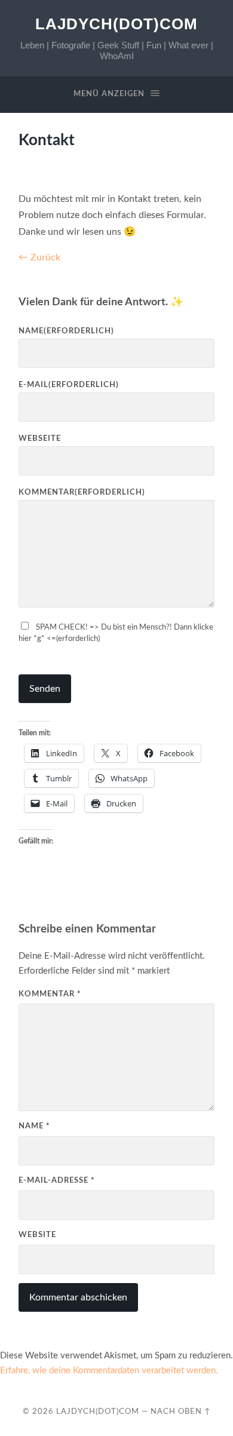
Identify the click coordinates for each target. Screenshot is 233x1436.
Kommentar (82, 492)
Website (37, 1234)
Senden (44, 689)
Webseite (40, 438)
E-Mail (69, 384)
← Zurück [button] (39, 257)
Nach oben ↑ (181, 1411)
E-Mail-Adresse (57, 1180)
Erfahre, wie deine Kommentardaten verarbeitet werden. (109, 1370)
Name (66, 331)
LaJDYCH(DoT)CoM (116, 24)
